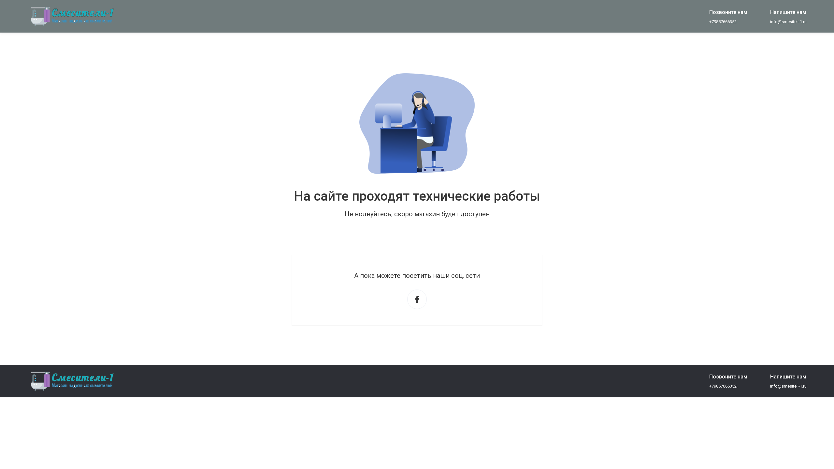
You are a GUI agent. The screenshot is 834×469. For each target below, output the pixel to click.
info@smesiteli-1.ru (788, 21)
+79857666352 (723, 21)
